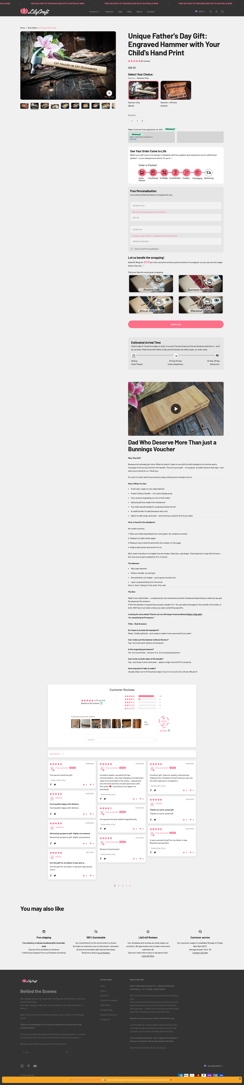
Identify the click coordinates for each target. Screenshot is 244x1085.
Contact (150, 11)
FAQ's (102, 986)
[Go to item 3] (45, 106)
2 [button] (118, 885)
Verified (163, 730)
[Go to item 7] (85, 106)
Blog (129, 11)
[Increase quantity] (142, 121)
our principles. (103, 952)
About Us (104, 995)
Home (22, 28)
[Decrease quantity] (132, 121)
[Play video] (176, 409)
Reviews (109, 11)
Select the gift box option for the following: (149, 212)
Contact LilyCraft (200, 952)
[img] (56, 764)
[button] (134, 61)
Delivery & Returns (108, 1014)
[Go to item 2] (34, 106)
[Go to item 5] (65, 106)
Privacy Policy (106, 1010)
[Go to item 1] (24, 106)
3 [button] (122, 885)
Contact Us (105, 1019)
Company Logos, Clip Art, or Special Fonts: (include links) (154, 236)
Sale (120, 11)
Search (103, 991)
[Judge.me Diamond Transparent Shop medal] (164, 721)
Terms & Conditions (109, 1000)
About (139, 11)
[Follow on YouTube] (35, 1066)
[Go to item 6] (75, 106)
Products (94, 11)
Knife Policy (105, 1005)
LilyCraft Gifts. (148, 956)
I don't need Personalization (146, 249)
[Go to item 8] (96, 106)
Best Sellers (32, 28)
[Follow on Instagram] (22, 1066)
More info (133, 139)
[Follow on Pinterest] (28, 1066)
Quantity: (132, 115)
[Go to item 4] (55, 107)
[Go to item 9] (106, 106)
